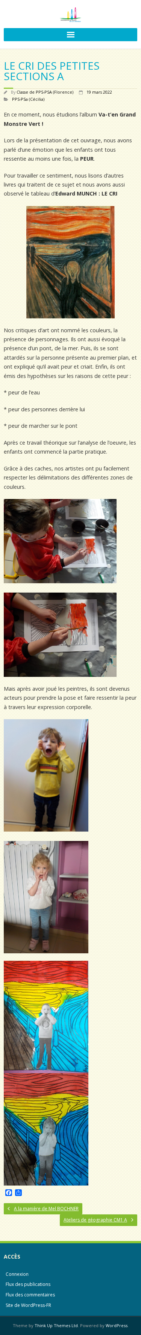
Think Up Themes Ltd (56, 1325)
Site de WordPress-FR (28, 1305)
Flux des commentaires (30, 1295)
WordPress (116, 1325)
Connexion (17, 1274)
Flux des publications (28, 1284)
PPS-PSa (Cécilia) (28, 99)
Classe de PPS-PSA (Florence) (45, 92)
